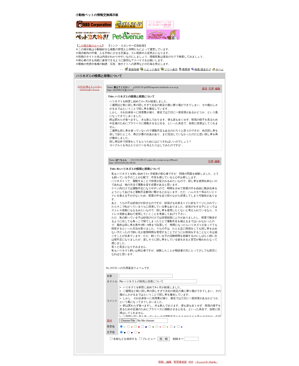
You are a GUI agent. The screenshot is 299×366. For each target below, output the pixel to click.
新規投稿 (134, 69)
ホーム (220, 69)
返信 (204, 88)
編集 (217, 88)
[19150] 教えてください (90, 86)
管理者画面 (180, 361)
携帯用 (186, 69)
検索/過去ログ (202, 69)
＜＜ (121, 70)
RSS (191, 361)
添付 (109, 320)
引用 (211, 88)
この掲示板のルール (90, 45)
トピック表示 (152, 69)
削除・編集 (165, 361)
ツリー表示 (171, 69)
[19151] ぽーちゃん (89, 89)
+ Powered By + (206, 362)
